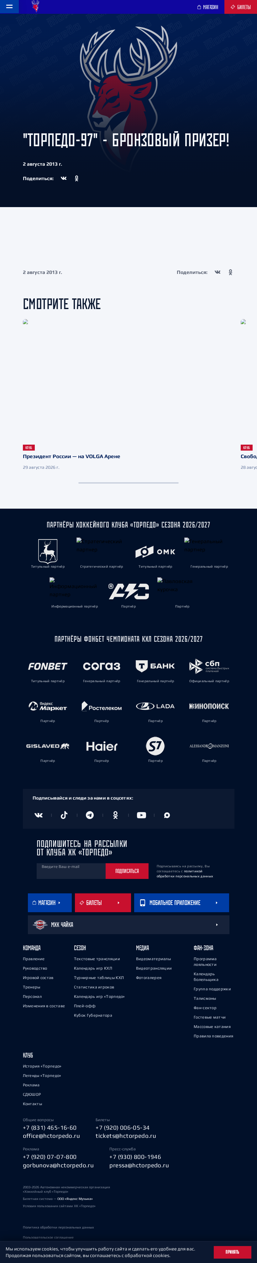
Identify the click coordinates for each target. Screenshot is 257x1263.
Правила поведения (213, 1036)
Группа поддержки (212, 989)
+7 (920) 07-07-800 (50, 1156)
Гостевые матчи (210, 1017)
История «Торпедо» (42, 1066)
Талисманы (205, 998)
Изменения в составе (44, 1005)
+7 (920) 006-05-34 (122, 1127)
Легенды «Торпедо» (42, 1075)
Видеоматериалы (153, 958)
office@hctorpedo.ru (51, 1135)
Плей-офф (85, 1005)
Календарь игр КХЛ (93, 968)
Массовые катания (212, 1026)
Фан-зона (203, 948)
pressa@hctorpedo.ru (139, 1165)
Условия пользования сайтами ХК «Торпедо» (59, 1206)
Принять (232, 1252)
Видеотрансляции (154, 968)
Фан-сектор (205, 1007)
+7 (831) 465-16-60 (50, 1127)
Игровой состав (38, 977)
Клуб (28, 1055)
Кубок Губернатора (93, 1015)
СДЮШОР (32, 1094)
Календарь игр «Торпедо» (99, 996)
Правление (34, 958)
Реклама (31, 1085)
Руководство (35, 968)
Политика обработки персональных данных (58, 1227)
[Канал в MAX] (167, 815)
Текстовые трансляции (97, 958)
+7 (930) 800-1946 (135, 1156)
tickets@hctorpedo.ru (126, 1135)
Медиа (142, 948)
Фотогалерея (148, 977)
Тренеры (31, 987)
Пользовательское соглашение (48, 1237)
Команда (31, 948)
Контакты (32, 1103)
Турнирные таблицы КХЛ (99, 977)
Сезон (80, 948)
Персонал (32, 996)
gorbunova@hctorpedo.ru (58, 1165)
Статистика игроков (94, 987)
